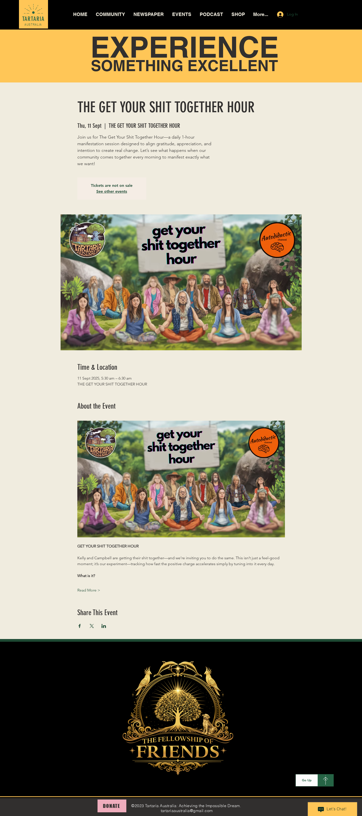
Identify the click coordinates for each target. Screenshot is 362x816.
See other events (111, 191)
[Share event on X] (91, 626)
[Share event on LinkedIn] (103, 626)
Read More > (88, 590)
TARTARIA (33, 18)
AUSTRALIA (33, 25)
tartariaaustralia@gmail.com (187, 810)
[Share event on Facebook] (79, 626)
